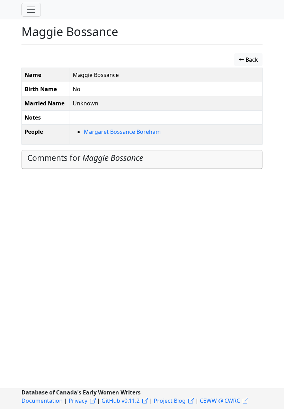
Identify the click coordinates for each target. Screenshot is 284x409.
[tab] (142, 159)
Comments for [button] (85, 158)
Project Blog (170, 400)
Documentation (42, 400)
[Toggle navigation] (31, 10)
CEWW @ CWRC (220, 400)
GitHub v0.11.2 (120, 400)
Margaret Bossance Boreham (122, 132)
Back (251, 59)
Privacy (78, 400)
